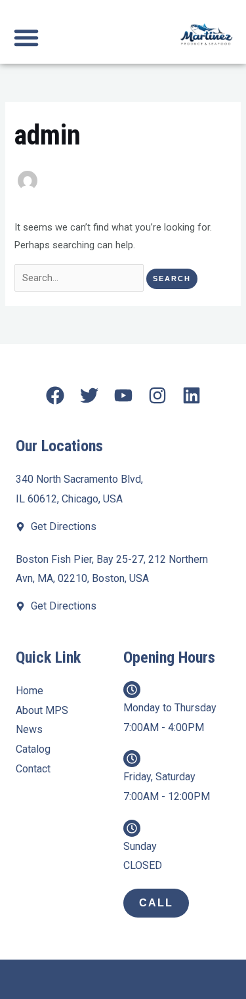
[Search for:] (80, 278)
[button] (26, 37)
